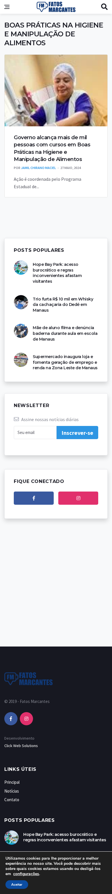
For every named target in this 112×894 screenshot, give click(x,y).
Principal (12, 782)
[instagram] (78, 498)
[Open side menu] (6, 7)
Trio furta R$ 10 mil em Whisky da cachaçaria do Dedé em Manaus (63, 304)
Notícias (11, 791)
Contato (11, 799)
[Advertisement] (56, 588)
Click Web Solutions (21, 745)
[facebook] (34, 498)
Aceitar (16, 884)
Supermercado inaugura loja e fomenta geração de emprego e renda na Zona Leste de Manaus (65, 362)
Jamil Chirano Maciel (38, 168)
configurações (26, 874)
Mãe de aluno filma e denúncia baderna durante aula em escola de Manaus (65, 333)
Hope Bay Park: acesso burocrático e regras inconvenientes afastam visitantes (57, 273)
